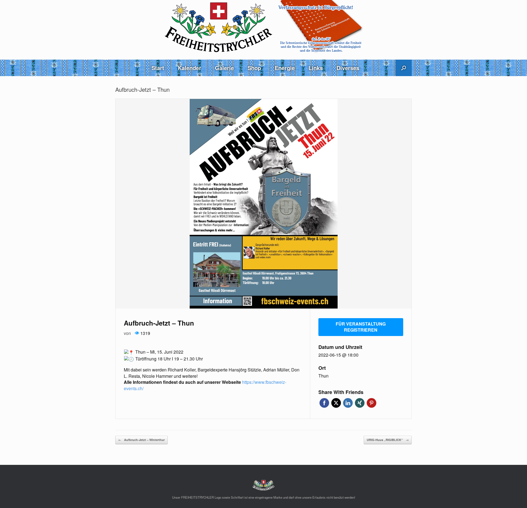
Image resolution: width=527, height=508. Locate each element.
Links (316, 68)
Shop (254, 68)
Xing (360, 403)
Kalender (189, 68)
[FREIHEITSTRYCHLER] (263, 27)
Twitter (336, 403)
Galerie (224, 68)
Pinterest (371, 403)
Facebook (324, 403)
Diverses (348, 68)
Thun (323, 376)
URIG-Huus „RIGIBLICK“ (388, 440)
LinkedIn (348, 403)
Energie (285, 68)
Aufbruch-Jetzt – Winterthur (141, 440)
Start (158, 68)
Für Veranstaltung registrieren (361, 327)
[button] (404, 68)
